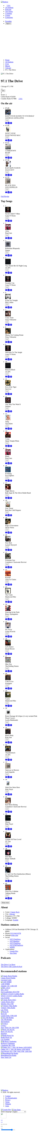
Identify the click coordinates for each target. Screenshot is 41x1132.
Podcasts (8, 9)
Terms (7, 1102)
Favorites (8, 21)
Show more (5, 903)
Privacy (7, 1100)
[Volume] (2, 1128)
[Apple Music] (9, 123)
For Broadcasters (11, 1098)
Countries (8, 13)
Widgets (8, 1104)
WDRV (12, 947)
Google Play (14, 951)
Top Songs (9, 11)
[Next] (6, 1124)
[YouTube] (6, 123)
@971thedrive (14, 941)
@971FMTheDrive (16, 945)
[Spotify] (11, 123)
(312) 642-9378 (15, 933)
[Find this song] (7, 120)
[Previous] (2, 1124)
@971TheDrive (15, 939)
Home (7, 60)
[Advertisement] (20, 41)
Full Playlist (5, 196)
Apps (7, 1106)
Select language (6, 1112)
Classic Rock (14, 912)
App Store (13, 953)
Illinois (7, 66)
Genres (7, 15)
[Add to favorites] (2, 1126)
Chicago (8, 68)
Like (3, 90)
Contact (8, 1096)
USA (8, 6)
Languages (9, 17)
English (15, 920)
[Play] (4, 1124)
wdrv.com (14, 935)
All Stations (9, 7)
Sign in (8, 23)
